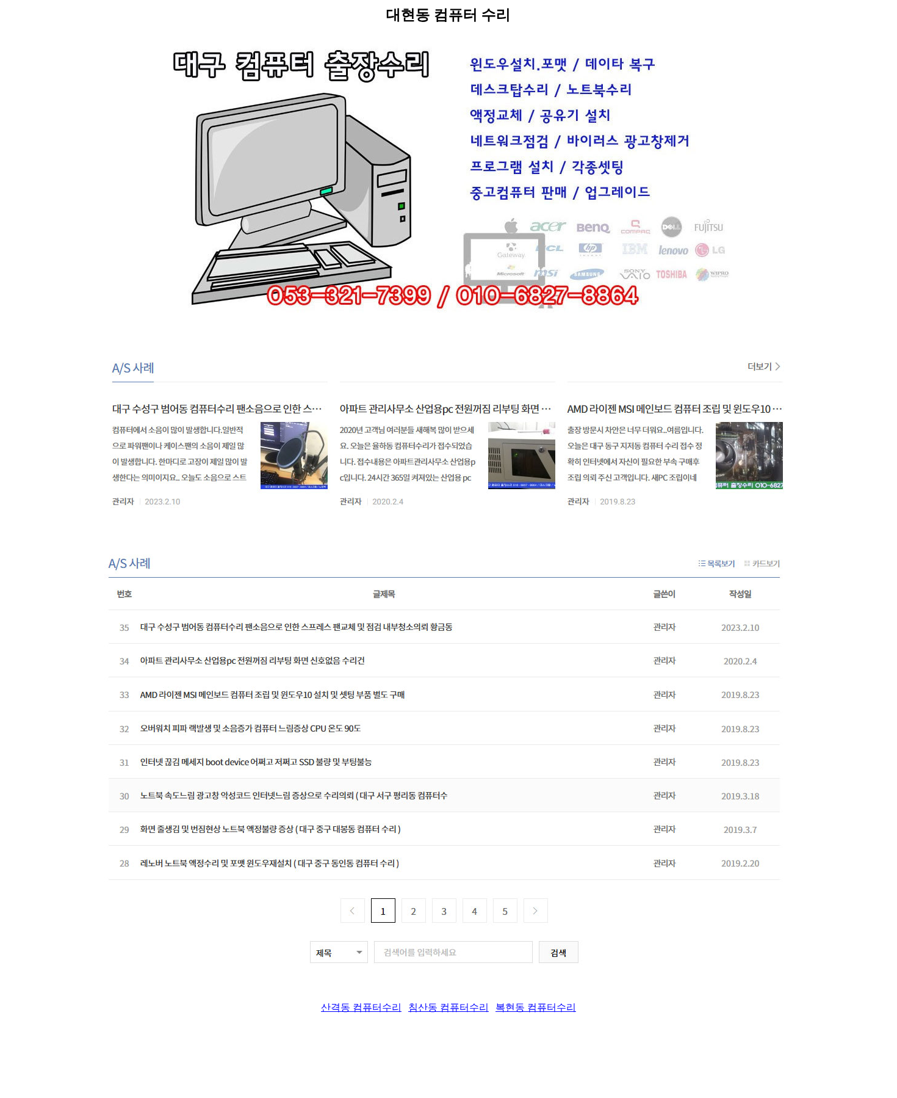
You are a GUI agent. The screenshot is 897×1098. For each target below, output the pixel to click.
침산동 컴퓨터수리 (448, 1007)
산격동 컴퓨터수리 (361, 1007)
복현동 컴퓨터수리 (535, 1007)
